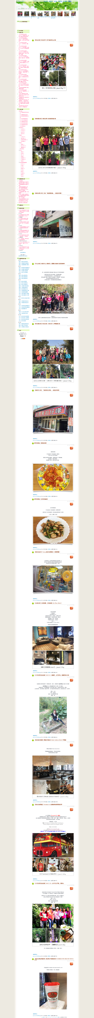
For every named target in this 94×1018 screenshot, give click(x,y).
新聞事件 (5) (23, 157)
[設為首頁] (60, 1)
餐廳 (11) (22, 144)
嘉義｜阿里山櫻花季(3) (23, 278)
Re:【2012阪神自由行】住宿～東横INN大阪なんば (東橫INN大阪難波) (24, 211)
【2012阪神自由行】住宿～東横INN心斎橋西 (24, 190)
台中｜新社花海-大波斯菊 (24, 317)
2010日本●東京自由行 (24, 123)
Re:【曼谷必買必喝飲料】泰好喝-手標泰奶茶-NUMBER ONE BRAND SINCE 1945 (24, 231)
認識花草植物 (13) (24, 139)
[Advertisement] (48, 18)
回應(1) (49, 880)
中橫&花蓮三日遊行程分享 (54, 17)
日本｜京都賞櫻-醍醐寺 (23, 292)
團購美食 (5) (23, 147)
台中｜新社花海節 (22, 320)
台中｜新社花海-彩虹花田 (24, 319)
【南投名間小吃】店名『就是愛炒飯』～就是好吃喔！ (24, 100)
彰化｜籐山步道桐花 (23, 281)
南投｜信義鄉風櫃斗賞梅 (24, 264)
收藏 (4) (22, 156)
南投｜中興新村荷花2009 (23, 302)
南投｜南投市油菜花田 (23, 261)
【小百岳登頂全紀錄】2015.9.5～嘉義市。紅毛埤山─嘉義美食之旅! (51, 675)
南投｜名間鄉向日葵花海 (24, 326)
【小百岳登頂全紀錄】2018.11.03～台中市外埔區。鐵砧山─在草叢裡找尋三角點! (24, 76)
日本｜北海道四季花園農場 (24, 307)
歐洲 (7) (22, 171)
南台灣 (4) (23, 132)
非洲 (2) (22, 170)
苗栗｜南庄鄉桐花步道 (23, 289)
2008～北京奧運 (21, 197)
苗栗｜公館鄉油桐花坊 (23, 287)
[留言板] (55, 1)
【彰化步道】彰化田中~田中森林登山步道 (45, 40)
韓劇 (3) (22, 160)
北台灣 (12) (23, 129)
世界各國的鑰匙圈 (23, 162)
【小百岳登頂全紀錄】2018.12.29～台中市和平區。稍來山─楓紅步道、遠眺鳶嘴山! (24, 57)
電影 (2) (22, 151)
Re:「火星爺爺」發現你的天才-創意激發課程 (24, 239)
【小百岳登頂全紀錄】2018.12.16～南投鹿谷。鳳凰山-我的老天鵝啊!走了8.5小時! (24, 62)
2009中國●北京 (22, 126)
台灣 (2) (22, 167)
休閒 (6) (22, 153)
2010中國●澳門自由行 (24, 124)
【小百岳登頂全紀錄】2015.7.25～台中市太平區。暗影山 (49, 883)
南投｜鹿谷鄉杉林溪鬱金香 (24, 267)
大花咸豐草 (21, 180)
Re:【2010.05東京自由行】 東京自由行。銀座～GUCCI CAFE (24, 243)
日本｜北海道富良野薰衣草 (24, 305)
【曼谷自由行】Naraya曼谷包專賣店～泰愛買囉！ (47, 552)
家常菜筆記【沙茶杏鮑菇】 (41, 499)
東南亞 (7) (23, 168)
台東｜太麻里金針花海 (23, 313)
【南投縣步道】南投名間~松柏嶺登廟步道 (45, 118)
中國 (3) (22, 165)
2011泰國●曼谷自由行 (24, 121)
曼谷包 (72, 16)
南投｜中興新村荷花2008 (23, 301)
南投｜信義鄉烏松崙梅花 (24, 263)
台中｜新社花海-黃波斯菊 (24, 316)
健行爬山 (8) (23, 138)
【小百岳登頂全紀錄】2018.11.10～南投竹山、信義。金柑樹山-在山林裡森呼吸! (24, 84)
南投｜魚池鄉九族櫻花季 (24, 269)
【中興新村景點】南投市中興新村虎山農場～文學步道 (24, 182)
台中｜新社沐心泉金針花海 (24, 298)
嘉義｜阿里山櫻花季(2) (23, 276)
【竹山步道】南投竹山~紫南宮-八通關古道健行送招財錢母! (24, 103)
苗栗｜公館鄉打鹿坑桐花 (24, 286)
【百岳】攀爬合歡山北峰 (23, 93)
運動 (21, 135)
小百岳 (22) (23, 136)
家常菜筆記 (22, 148)
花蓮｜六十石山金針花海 (24, 311)
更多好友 (21, 256)
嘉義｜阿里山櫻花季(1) (23, 275)
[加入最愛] (65, 1)
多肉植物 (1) (23, 141)
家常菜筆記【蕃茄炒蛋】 (23, 202)
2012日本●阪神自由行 (24, 118)
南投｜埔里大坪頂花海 (23, 325)
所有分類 (20, 111)
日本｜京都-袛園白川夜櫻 (24, 293)
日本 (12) (22, 164)
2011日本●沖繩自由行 (24, 120)
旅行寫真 (21, 30)
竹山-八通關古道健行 (41, 17)
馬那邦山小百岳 (20, 16)
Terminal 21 (60, 16)
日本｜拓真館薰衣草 (23, 308)
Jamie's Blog (21, 1)
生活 (21, 150)
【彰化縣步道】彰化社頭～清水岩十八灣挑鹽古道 (24, 106)
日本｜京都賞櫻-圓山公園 (24, 290)
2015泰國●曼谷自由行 (24, 114)
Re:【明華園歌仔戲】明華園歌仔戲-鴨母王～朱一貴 (24, 215)
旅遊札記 (21, 127)
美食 (21, 142)
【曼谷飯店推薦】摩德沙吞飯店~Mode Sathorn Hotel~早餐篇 (50, 740)
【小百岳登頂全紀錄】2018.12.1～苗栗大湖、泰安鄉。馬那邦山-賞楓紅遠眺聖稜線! (24, 66)
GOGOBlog (38, 98)
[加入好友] (46, 1)
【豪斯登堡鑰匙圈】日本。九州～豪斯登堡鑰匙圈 (24, 187)
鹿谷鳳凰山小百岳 (34, 17)
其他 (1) (22, 176)
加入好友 (25, 256)
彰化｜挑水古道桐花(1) (23, 282)
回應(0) (49, 98)
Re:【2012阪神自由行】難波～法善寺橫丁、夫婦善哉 (24, 235)
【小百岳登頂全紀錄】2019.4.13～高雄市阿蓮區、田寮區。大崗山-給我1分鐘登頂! (24, 39)
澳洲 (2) (22, 174)
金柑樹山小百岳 (27, 16)
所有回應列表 (23, 252)
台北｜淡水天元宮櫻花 (23, 272)
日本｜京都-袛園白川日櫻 (24, 295)
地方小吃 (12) (23, 145)
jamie (34, 98)
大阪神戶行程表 (47, 16)
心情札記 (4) (23, 159)
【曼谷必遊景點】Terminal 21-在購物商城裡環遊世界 (48, 804)
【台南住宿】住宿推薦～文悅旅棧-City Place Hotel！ (48, 603)
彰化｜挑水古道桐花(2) (23, 284)
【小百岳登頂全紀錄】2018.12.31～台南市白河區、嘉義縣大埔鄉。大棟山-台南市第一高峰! (24, 52)
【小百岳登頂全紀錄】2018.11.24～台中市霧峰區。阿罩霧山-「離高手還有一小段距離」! (24, 71)
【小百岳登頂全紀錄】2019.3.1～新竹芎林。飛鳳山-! (23, 43)
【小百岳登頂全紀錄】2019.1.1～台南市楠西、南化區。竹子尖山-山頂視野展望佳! (24, 48)
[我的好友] (51, 1)
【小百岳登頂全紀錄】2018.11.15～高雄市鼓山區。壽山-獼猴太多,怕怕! (24, 80)
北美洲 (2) (23, 173)
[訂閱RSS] (70, 1)
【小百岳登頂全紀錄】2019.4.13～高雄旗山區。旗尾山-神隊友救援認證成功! (24, 35)
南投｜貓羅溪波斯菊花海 (24, 323)
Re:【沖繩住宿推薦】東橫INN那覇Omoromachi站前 (23, 219)
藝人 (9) (22, 154)
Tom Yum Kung (67, 16)
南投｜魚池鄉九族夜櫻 (23, 270)
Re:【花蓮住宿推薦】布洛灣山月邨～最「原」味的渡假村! (24, 223)
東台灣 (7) (23, 133)
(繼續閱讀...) (35, 96)
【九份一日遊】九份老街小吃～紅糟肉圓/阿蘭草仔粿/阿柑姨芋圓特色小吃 (24, 195)
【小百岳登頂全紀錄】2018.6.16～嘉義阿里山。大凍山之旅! (24, 91)
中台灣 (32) (23, 130)
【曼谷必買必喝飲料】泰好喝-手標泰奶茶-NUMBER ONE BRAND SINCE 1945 (24, 200)
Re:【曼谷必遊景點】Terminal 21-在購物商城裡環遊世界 (24, 227)
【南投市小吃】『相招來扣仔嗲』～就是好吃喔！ (47, 390)
